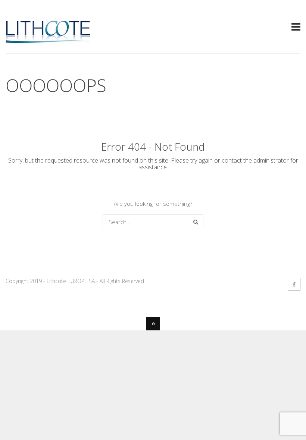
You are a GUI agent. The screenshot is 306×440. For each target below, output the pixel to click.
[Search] (195, 222)
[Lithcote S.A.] (48, 40)
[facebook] (294, 284)
